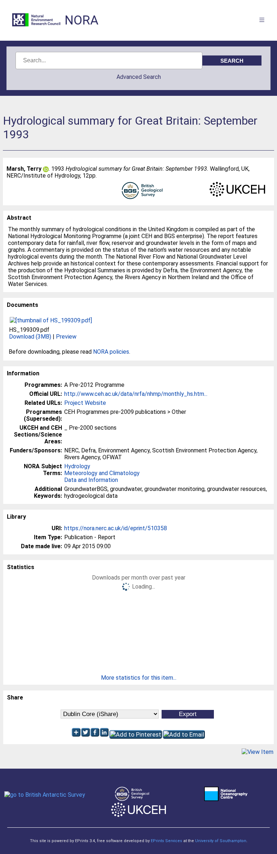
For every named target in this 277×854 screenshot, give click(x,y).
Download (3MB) (30, 336)
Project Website (85, 402)
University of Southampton (220, 841)
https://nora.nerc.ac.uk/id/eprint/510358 (115, 528)
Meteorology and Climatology (102, 473)
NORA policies (111, 351)
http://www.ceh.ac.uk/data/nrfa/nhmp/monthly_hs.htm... (135, 393)
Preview (66, 336)
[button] (257, 751)
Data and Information (91, 480)
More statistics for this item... (138, 677)
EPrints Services (166, 841)
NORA (81, 20)
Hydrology (77, 466)
